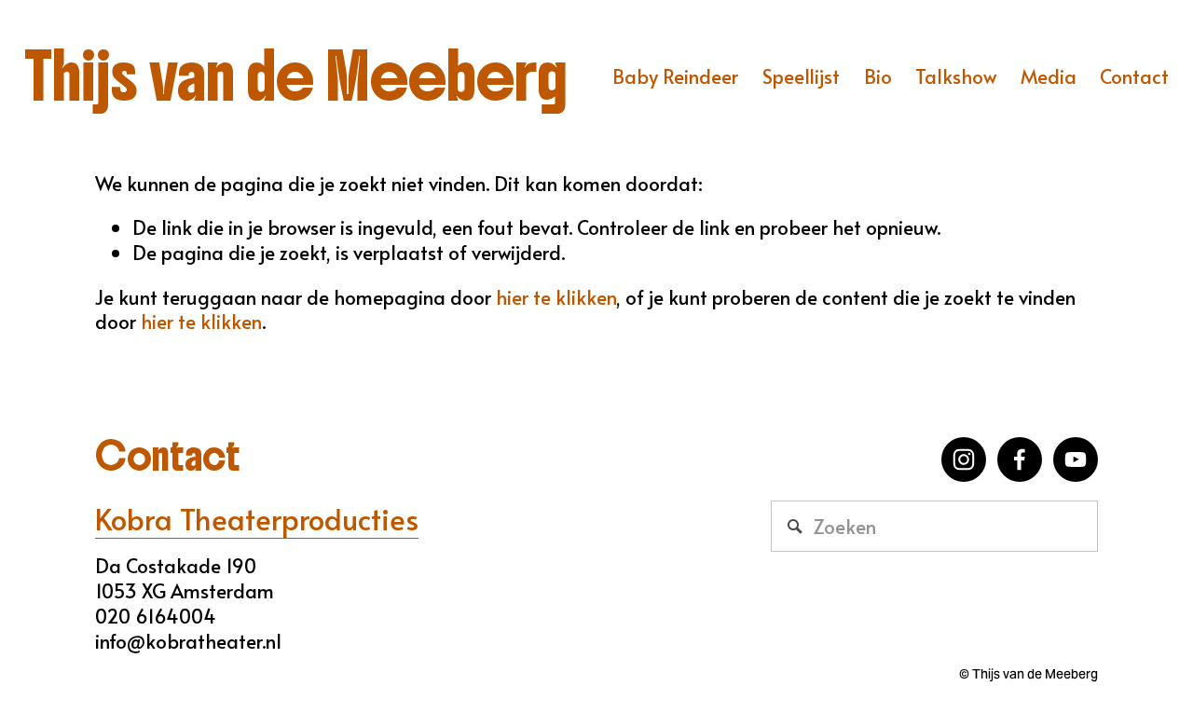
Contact (1134, 75)
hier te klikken (556, 296)
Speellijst (801, 75)
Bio (878, 75)
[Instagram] (963, 459)
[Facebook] (1019, 459)
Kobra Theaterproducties (256, 519)
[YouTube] (1075, 459)
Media (1048, 75)
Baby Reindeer (675, 75)
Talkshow (955, 75)
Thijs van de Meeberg (296, 76)
